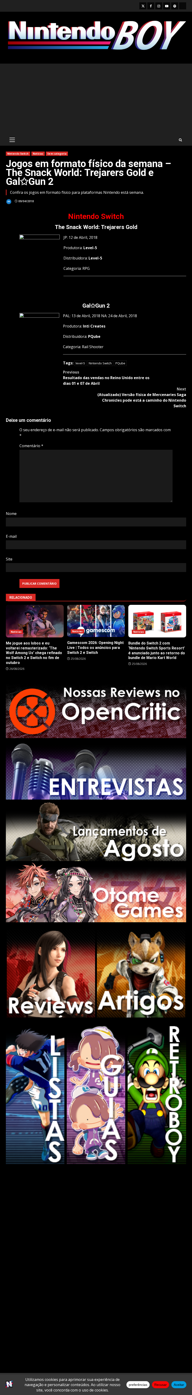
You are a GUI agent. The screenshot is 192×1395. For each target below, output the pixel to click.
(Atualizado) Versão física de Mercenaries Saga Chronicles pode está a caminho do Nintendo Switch (141, 397)
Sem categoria (56, 153)
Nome (11, 513)
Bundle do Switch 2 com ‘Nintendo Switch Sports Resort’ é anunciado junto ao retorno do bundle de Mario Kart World (157, 621)
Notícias (38, 153)
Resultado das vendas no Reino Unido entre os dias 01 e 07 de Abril (106, 378)
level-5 (80, 363)
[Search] (180, 140)
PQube (120, 363)
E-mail (11, 536)
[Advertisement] (96, 99)
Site (9, 559)
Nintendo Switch (18, 153)
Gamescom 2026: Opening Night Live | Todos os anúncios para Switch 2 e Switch (96, 621)
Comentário (31, 445)
